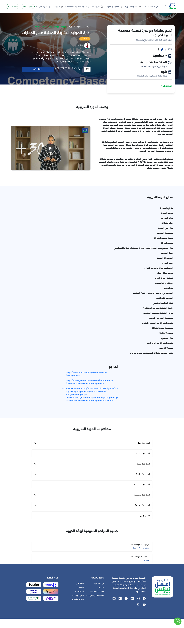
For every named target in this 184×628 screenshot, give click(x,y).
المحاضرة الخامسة (142, 484)
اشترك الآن (166, 86)
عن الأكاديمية (99, 583)
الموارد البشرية (84, 39)
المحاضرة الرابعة (143, 474)
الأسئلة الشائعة (78, 599)
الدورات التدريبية (75, 27)
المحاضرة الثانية (143, 453)
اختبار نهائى (145, 515)
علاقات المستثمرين (97, 591)
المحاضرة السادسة (142, 495)
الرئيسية (87, 27)
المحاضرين (80, 583)
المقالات (81, 587)
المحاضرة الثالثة (143, 464)
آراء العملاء (79, 591)
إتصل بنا (101, 587)
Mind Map (145, 560)
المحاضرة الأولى (143, 443)
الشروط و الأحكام (78, 595)
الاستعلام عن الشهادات (95, 595)
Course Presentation (141, 548)
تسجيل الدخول (28, 6)
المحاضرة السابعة (142, 505)
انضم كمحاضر (13, 6)
